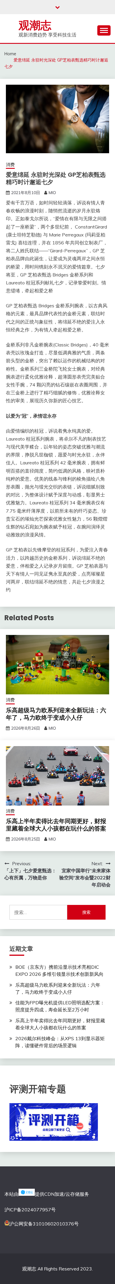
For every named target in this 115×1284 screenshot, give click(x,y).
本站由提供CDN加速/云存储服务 (46, 1194)
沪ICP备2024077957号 (30, 1210)
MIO (52, 192)
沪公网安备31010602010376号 (44, 1224)
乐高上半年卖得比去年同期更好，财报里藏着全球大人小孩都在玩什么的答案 (56, 825)
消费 (10, 164)
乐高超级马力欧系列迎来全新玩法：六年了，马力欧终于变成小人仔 (56, 714)
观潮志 (35, 25)
